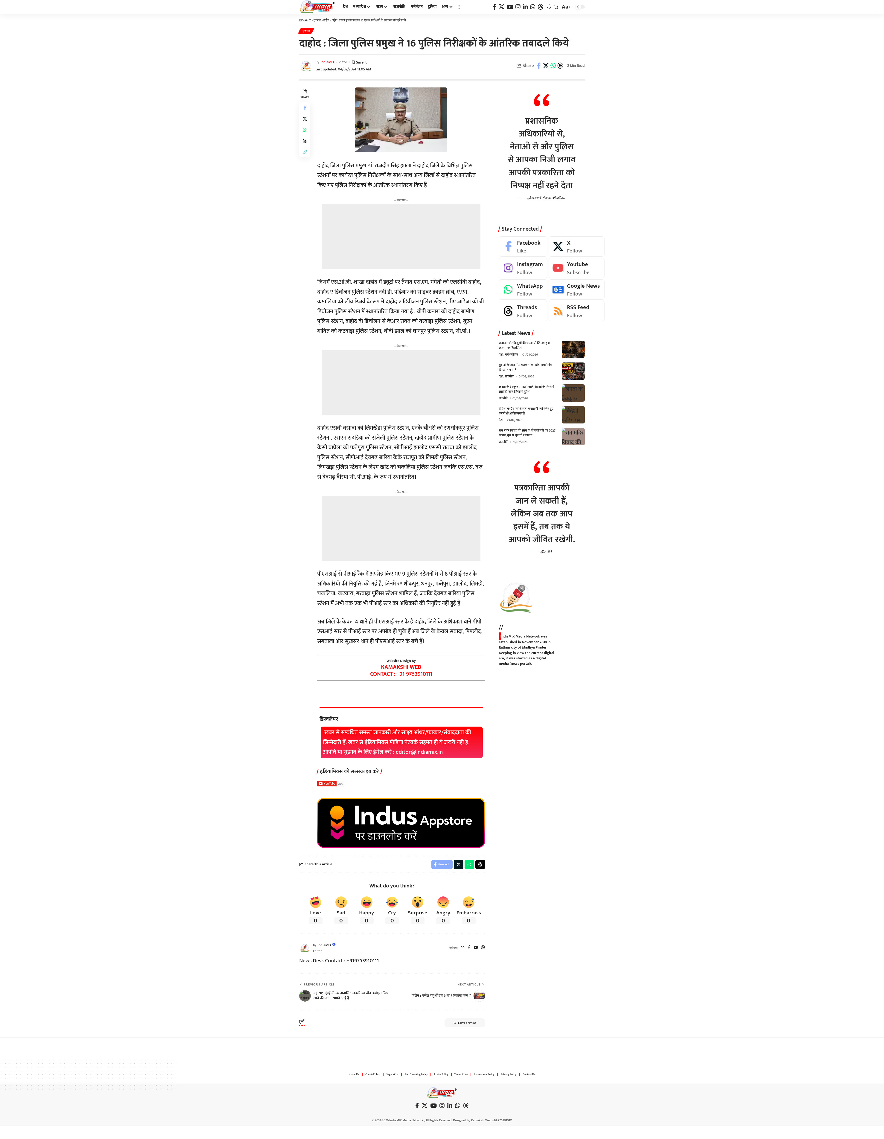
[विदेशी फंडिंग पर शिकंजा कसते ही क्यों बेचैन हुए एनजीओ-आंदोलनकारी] (573, 414)
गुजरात (306, 31)
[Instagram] (518, 7)
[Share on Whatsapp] (553, 65)
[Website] (462, 947)
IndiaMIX (327, 62)
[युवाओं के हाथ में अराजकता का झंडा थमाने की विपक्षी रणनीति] (573, 371)
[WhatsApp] (532, 7)
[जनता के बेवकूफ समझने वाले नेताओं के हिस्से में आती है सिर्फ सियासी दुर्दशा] (573, 393)
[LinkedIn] (525, 7)
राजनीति (509, 376)
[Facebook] (494, 7)
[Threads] (540, 7)
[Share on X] (546, 65)
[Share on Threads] (560, 65)
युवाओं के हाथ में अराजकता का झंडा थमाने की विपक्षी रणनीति (525, 367)
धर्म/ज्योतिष (511, 354)
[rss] (577, 311)
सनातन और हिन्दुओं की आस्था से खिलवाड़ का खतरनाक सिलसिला (525, 345)
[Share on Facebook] (538, 65)
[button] (459, 7)
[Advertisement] (401, 236)
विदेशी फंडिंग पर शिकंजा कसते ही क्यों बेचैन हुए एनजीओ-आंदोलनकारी (526, 411)
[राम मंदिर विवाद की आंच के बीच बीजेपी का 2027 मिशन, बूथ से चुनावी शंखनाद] (573, 436)
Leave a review (467, 1022)
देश (501, 354)
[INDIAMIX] (317, 7)
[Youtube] (577, 268)
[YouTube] (510, 7)
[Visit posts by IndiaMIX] (305, 948)
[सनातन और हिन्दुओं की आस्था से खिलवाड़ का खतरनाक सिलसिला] (573, 349)
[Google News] (577, 289)
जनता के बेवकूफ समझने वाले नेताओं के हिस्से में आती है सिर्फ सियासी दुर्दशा (526, 389)
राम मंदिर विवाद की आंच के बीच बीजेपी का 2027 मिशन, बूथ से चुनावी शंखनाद (527, 433)
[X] (501, 7)
